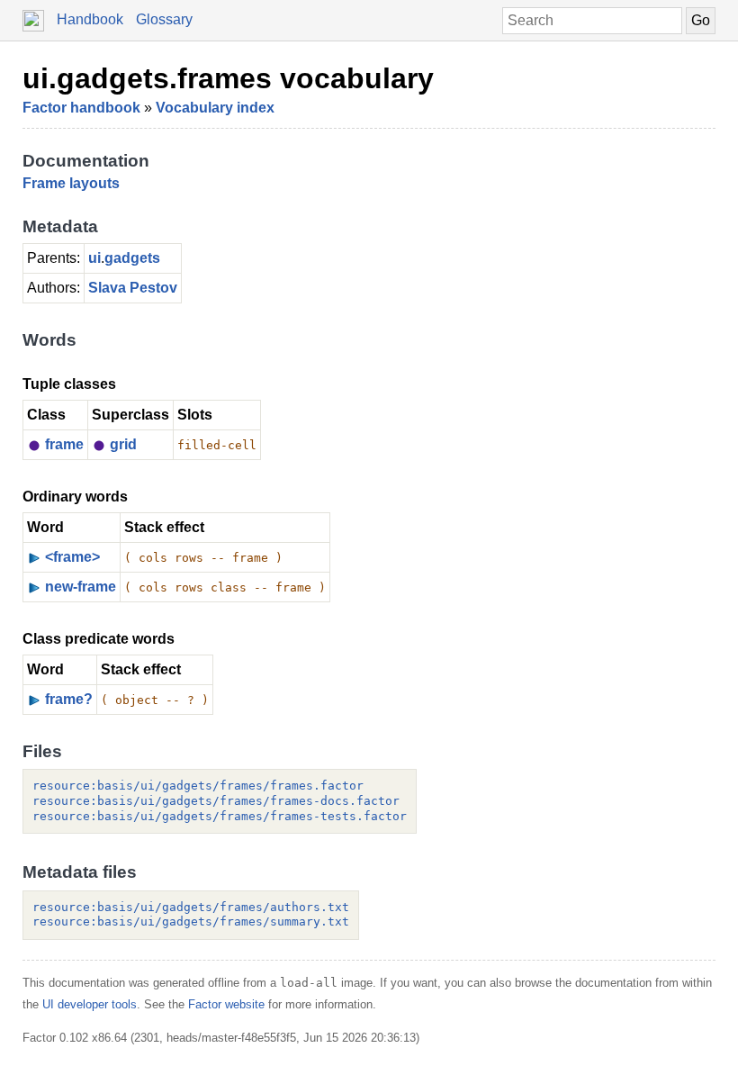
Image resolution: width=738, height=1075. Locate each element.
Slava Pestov (132, 287)
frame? (69, 699)
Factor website (226, 1004)
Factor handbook (81, 107)
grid (123, 444)
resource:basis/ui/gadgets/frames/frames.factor (198, 785)
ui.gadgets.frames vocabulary (228, 78)
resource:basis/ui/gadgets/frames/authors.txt (190, 907)
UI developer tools (89, 1004)
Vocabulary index (215, 107)
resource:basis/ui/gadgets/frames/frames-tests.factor (219, 816)
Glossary (164, 19)
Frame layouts (71, 183)
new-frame (80, 586)
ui (94, 258)
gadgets (132, 258)
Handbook (90, 19)
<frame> (72, 557)
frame (64, 444)
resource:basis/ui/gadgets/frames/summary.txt (190, 921)
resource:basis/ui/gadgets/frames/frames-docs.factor (216, 801)
